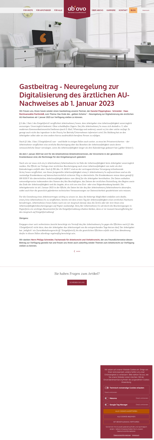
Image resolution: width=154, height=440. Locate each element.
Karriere (111, 10)
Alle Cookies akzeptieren (126, 411)
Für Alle (58, 10)
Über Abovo (97, 10)
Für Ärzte (28, 10)
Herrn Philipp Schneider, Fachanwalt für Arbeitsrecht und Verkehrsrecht (65, 240)
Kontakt (123, 10)
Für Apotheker (43, 10)
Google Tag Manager (119, 405)
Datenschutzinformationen (122, 435)
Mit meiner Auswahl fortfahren (126, 422)
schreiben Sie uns (77, 282)
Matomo (113, 398)
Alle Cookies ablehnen (126, 417)
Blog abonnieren (122, 302)
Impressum (146, 10)
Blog (133, 10)
